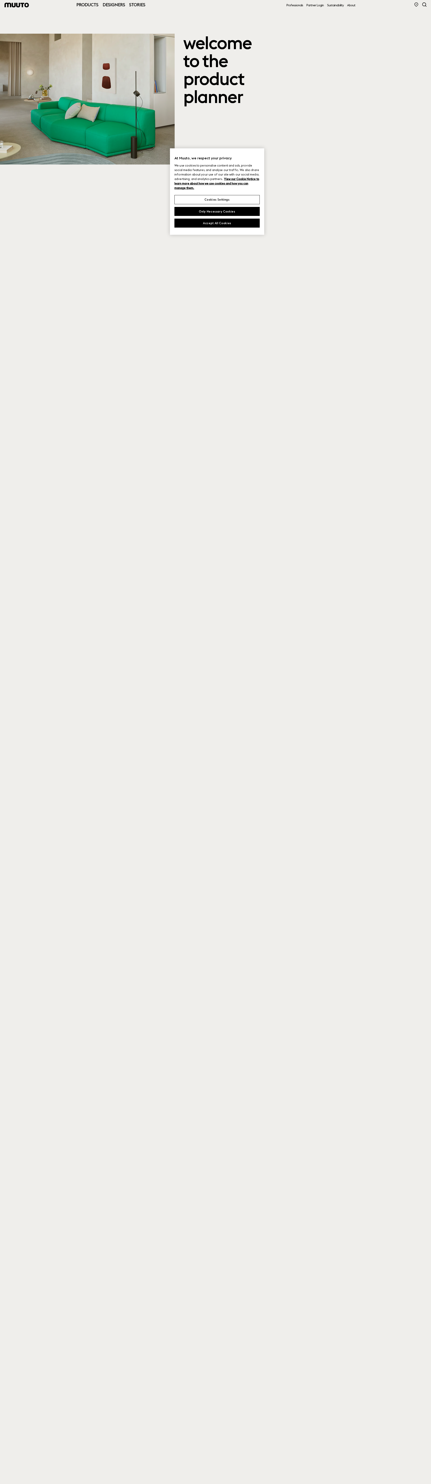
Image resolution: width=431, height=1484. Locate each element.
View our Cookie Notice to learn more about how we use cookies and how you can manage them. (216, 183)
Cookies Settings (217, 200)
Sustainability (335, 5)
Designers (114, 4)
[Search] (424, 4)
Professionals (294, 5)
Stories (137, 4)
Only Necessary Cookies (217, 211)
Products (87, 4)
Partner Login (315, 5)
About (351, 5)
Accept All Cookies (217, 223)
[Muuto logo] (16, 5)
